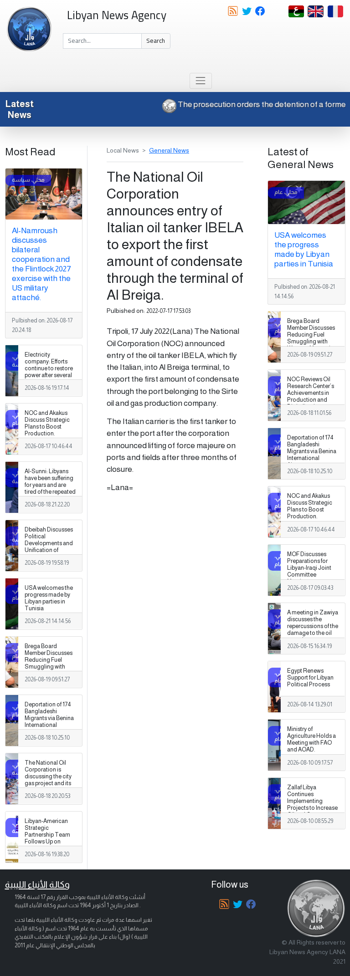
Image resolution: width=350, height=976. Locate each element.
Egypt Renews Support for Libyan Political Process (310, 678)
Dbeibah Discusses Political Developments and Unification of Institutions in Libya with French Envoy (49, 546)
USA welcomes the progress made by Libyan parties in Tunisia (49, 598)
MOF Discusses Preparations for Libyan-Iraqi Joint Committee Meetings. (309, 568)
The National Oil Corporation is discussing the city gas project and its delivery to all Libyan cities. (50, 780)
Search (155, 40)
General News (169, 150)
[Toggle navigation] (201, 81)
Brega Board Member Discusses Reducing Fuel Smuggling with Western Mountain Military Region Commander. (48, 667)
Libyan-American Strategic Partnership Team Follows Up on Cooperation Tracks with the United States (47, 842)
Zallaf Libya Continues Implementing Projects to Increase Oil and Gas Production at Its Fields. (312, 808)
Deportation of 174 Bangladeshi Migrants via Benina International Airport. (49, 718)
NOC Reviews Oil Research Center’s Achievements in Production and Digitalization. (310, 393)
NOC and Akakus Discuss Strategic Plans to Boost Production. (47, 423)
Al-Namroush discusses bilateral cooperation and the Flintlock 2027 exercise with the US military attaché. (41, 264)
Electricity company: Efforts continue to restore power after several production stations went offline (50, 372)
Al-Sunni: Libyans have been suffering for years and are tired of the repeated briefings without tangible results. (50, 488)
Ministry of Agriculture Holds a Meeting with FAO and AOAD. (311, 739)
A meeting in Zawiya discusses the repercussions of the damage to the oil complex (312, 626)
